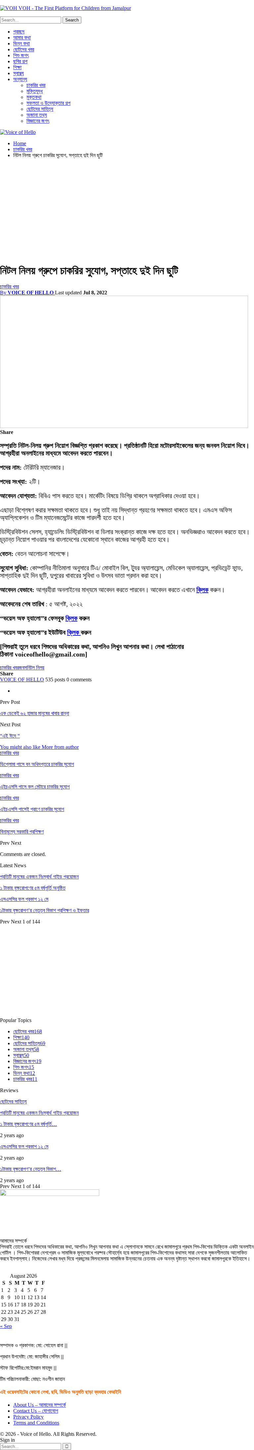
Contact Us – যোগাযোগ (35, 1411)
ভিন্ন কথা (21, 43)
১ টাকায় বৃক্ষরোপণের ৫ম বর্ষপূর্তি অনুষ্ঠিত (32, 888)
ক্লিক (202, 589)
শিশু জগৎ (21, 55)
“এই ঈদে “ (10, 736)
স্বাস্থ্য (18, 73)
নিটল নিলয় (35, 667)
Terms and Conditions (36, 1423)
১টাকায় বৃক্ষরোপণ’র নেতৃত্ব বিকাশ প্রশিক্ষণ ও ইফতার (44, 910)
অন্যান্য (20, 79)
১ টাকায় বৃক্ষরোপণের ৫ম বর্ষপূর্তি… (28, 1124)
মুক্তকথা (33, 97)
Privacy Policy (28, 1417)
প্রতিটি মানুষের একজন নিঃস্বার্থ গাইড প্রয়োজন (39, 876)
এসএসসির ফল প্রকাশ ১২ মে (24, 899)
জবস (23, 667)
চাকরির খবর (35, 85)
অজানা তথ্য (36, 115)
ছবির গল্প (20, 61)
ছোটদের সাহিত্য (39, 109)
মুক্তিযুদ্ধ (34, 91)
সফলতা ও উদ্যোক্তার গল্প (48, 103)
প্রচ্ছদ (18, 31)
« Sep (6, 1326)
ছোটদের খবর (23, 49)
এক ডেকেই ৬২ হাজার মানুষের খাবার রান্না (34, 713)
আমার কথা (22, 37)
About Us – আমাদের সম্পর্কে (39, 1405)
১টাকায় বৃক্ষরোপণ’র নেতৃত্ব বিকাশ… (30, 1169)
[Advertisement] (127, 210)
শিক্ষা (17, 67)
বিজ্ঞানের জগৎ (37, 121)
